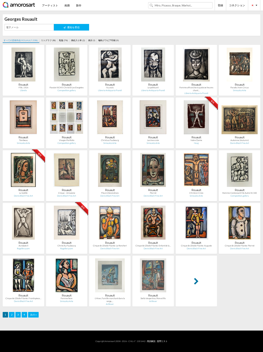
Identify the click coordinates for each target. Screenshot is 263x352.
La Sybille (23, 193)
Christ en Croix (196, 193)
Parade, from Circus (239, 87)
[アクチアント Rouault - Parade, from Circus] (239, 65)
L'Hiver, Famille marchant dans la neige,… (110, 300)
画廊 (67, 5)
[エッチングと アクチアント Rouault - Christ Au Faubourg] (66, 223)
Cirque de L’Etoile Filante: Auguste (196, 245)
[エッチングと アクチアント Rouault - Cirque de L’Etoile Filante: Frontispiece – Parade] (23, 276)
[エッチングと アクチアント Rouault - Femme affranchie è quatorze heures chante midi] (196, 65)
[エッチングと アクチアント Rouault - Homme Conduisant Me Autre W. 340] (239, 171)
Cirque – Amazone (66, 193)
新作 (78, 5)
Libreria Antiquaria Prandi (110, 90)
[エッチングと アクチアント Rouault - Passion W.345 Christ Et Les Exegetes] (66, 65)
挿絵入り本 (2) (78, 40)
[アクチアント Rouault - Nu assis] (109, 65)
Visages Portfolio (66, 140)
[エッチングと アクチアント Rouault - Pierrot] (153, 171)
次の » (33, 314)
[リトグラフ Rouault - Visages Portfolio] (67, 118)
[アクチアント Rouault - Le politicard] (153, 65)
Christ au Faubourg (110, 140)
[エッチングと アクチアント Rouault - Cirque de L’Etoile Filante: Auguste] (196, 223)
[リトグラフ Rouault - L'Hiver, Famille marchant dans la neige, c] (110, 276)
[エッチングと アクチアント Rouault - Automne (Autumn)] (239, 118)
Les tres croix (153, 140)
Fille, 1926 (23, 87)
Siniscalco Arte (239, 90)
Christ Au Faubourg (66, 245)
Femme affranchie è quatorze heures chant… (196, 89)
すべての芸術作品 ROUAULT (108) (21, 40)
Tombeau (23, 140)
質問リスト (162, 341)
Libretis (23, 90)
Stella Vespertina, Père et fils (153, 298)
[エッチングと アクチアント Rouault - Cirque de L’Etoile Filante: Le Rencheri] (110, 223)
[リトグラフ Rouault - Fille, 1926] (23, 65)
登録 (220, 5)
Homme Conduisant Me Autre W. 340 (239, 193)
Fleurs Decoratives (110, 193)
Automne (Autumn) (239, 140)
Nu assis (110, 87)
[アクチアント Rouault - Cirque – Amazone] (66, 171)
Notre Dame (196, 140)
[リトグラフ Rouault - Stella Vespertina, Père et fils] (153, 276)
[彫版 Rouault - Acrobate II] (23, 223)
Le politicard (153, 87)
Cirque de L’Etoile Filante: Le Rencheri (110, 245)
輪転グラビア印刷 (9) (108, 40)
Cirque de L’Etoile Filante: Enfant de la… (153, 245)
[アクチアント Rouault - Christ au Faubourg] (110, 118)
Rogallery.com (23, 248)
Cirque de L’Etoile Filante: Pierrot (239, 245)
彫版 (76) (63, 40)
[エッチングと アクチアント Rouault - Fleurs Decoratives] (110, 171)
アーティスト (50, 5)
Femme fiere (66, 298)
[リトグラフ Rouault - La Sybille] (23, 171)
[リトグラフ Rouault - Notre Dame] (196, 118)
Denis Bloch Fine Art (239, 143)
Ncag (196, 143)
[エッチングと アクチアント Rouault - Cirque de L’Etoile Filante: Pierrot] (239, 223)
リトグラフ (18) (48, 40)
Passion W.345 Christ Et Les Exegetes (67, 87)
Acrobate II (23, 245)
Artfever (110, 304)
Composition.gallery (66, 90)
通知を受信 (73, 27)
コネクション (237, 5)
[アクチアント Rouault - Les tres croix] (153, 118)
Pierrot (153, 193)
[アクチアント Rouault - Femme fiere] (66, 276)
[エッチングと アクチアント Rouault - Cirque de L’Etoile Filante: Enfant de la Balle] (153, 223)
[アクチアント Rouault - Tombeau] (23, 118)
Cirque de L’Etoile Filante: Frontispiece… (23, 298)
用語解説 (151, 341)
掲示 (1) (91, 40)
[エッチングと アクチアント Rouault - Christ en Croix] (196, 171)
